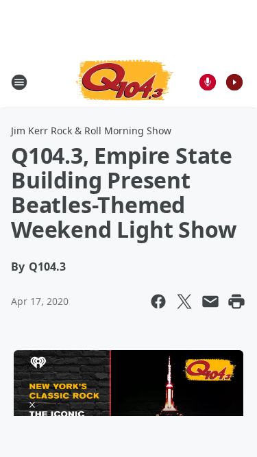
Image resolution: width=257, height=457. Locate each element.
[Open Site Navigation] (19, 82)
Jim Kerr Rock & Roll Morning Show (91, 130)
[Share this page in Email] (210, 301)
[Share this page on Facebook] (158, 301)
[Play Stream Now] (234, 82)
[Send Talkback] (207, 82)
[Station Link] (124, 82)
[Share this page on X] (184, 301)
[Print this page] (236, 301)
